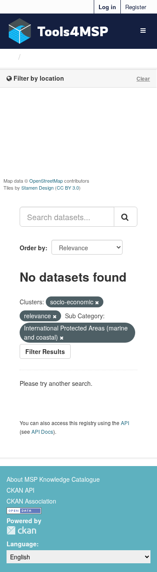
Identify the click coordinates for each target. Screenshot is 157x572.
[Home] (10, 56)
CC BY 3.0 (68, 187)
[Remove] (97, 302)
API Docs (42, 431)
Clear (143, 78)
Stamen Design (37, 187)
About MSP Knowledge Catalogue (53, 479)
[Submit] (125, 217)
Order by (32, 247)
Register (135, 7)
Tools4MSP (73, 31)
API (125, 422)
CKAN (21, 530)
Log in (107, 7)
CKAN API (20, 490)
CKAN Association (31, 501)
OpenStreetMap (46, 180)
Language (22, 543)
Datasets (41, 56)
